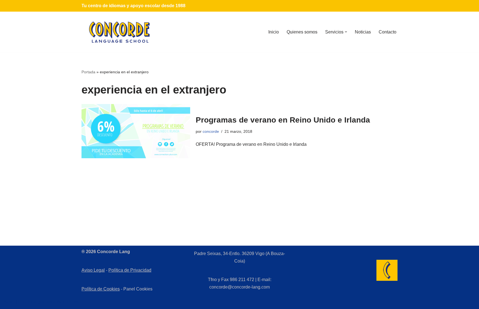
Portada (88, 72)
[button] (346, 32)
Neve (9, 302)
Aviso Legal (93, 270)
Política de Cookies (100, 289)
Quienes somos (302, 32)
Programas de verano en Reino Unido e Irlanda (283, 120)
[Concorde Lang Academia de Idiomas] (119, 32)
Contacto (387, 32)
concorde (211, 131)
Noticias (363, 32)
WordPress (68, 302)
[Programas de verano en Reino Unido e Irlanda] (135, 131)
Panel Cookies (137, 289)
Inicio (273, 32)
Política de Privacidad (129, 270)
